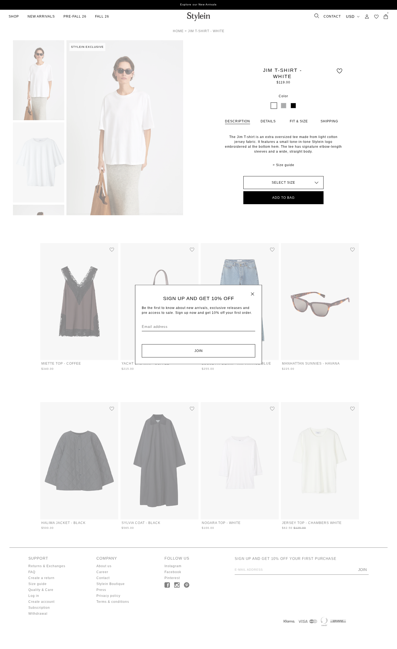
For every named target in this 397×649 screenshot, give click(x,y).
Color (283, 96)
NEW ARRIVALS (41, 16)
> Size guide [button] (283, 165)
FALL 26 (102, 16)
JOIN (198, 351)
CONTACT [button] (332, 16)
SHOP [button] (14, 16)
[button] (376, 16)
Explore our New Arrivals (198, 4)
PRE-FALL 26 (74, 16)
